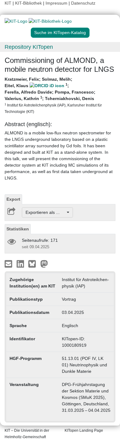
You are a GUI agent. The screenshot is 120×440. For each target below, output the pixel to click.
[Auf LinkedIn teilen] (21, 263)
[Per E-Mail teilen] (9, 263)
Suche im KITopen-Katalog (60, 32)
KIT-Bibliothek (29, 3)
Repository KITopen (29, 47)
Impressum (56, 3)
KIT (8, 3)
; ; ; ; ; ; (53, 95)
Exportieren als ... (46, 212)
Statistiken (17, 228)
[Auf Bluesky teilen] (33, 263)
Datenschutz (83, 3)
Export (13, 199)
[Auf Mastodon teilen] (44, 263)
